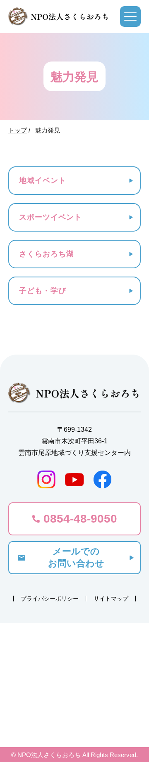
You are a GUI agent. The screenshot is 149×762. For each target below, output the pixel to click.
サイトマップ (111, 598)
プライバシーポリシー (50, 598)
